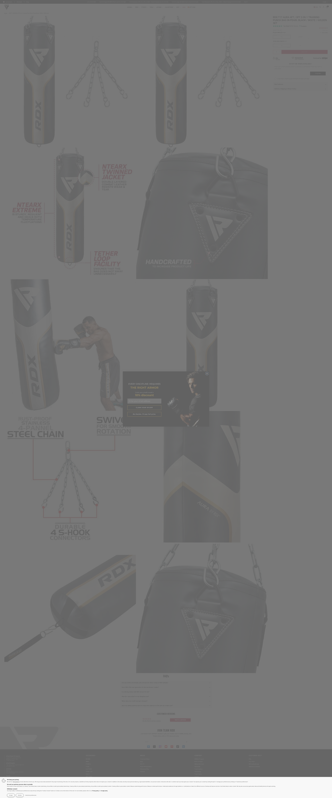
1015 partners (16, 781)
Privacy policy (95, 790)
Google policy (104, 790)
